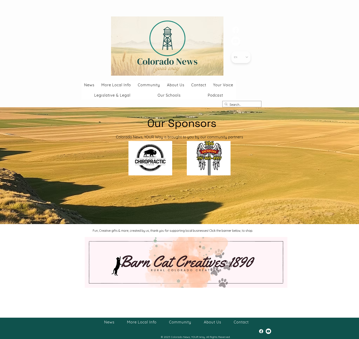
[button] (89, 84)
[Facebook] (235, 30)
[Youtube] (235, 41)
